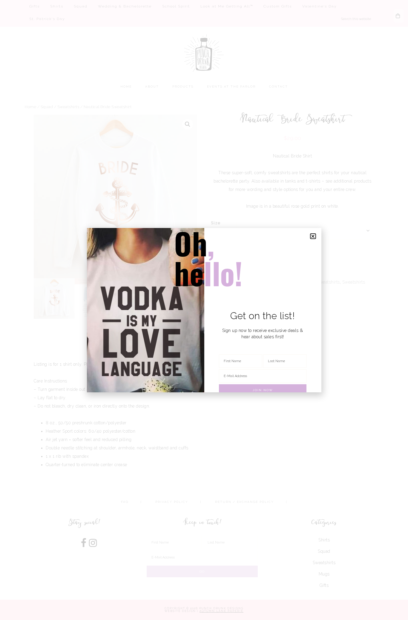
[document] (204, 310)
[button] (313, 236)
